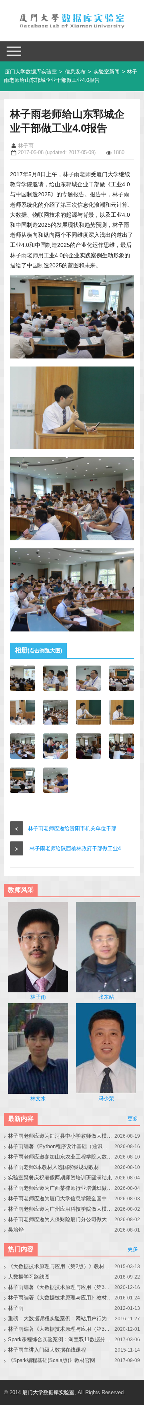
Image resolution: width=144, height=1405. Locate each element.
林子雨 (16, 1308)
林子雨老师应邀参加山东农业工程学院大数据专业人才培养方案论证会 (60, 1157)
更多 (133, 1119)
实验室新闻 (107, 72)
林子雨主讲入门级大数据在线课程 (47, 1350)
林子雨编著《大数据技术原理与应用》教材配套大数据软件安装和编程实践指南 (60, 1298)
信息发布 (75, 72)
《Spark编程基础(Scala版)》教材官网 (51, 1360)
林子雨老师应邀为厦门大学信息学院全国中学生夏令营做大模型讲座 (60, 1198)
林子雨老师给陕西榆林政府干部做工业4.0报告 (83, 848)
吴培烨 (16, 1230)
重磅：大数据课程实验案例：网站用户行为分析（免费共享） (60, 1318)
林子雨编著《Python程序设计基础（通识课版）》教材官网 (60, 1146)
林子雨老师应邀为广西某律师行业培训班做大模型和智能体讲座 (60, 1188)
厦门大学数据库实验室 (31, 72)
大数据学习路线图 (29, 1277)
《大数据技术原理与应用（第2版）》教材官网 (60, 1266)
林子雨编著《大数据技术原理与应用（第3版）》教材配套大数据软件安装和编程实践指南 (60, 1329)
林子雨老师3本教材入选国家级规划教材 (53, 1167)
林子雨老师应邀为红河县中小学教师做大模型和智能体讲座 (60, 1136)
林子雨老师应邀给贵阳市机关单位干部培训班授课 (85, 828)
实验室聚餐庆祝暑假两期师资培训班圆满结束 (60, 1178)
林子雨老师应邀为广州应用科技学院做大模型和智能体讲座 (60, 1209)
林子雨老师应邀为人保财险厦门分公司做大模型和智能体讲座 (60, 1219)
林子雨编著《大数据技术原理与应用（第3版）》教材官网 (60, 1287)
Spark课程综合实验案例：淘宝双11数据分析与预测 (60, 1339)
